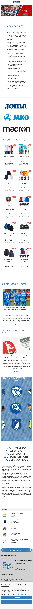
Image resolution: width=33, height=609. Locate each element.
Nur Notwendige (16, 602)
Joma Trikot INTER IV (9, 156)
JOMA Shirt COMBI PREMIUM (24, 182)
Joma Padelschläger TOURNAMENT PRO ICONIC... (9, 209)
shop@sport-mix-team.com (21, 568)
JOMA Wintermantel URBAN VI (9, 234)
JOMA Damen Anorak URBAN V (9, 260)
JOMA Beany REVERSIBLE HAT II (24, 234)
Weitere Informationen (16, 606)
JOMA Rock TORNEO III (9, 182)
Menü (2, 2)
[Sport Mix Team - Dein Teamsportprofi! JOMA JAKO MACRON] (16, 2)
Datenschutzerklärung (21, 594)
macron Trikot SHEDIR (24, 156)
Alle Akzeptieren (17, 597)
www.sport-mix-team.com (21, 569)
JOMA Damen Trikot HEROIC (24, 260)
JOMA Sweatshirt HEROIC (24, 208)
